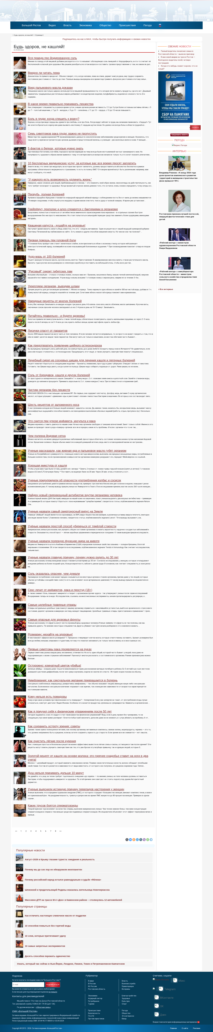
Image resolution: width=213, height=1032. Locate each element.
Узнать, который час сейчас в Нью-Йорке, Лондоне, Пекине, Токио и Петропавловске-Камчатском (71, 964)
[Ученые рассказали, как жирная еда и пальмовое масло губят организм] (20, 460)
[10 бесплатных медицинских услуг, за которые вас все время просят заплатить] (20, 173)
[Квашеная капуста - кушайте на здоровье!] (20, 235)
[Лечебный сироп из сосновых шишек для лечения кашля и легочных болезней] (20, 370)
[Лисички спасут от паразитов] (20, 340)
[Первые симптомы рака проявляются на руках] (20, 659)
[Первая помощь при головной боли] (20, 250)
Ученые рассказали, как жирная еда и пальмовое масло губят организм (77, 450)
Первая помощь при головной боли (52, 240)
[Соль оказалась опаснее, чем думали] (20, 583)
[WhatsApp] (147, 839)
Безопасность (94, 1013)
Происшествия (127, 25)
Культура (126, 1001)
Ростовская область (96, 989)
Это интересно (128, 1016)
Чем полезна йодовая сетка (47, 435)
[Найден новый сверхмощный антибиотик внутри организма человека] (20, 505)
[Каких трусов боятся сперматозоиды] (20, 815)
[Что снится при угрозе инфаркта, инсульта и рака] (20, 431)
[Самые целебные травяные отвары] (20, 614)
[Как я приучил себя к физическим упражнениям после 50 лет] (20, 721)
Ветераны (126, 989)
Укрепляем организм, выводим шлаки (54, 286)
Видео (52, 25)
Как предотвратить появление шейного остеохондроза (65, 345)
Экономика (85, 25)
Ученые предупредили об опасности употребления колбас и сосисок (74, 480)
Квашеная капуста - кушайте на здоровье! (56, 225)
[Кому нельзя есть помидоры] (20, 706)
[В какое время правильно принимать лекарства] (20, 113)
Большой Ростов (31, 25)
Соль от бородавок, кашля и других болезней (59, 375)
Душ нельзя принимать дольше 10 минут (56, 773)
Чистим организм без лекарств (49, 390)
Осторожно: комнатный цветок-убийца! (54, 665)
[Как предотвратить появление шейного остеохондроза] (20, 355)
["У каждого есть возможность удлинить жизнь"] (20, 189)
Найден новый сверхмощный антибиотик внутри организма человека (75, 495)
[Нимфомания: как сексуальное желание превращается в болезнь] (20, 690)
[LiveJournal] (140, 839)
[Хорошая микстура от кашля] (20, 475)
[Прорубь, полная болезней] (20, 204)
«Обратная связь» (43, 1007)
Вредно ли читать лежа (44, 72)
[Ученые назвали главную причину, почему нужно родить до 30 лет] (20, 567)
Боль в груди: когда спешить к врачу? (53, 118)
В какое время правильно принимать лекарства (60, 104)
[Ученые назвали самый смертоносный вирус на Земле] (20, 521)
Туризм (91, 1004)
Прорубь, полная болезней (46, 194)
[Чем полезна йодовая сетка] (20, 445)
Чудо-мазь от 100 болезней (46, 256)
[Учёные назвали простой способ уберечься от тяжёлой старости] (20, 536)
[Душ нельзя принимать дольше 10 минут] (20, 782)
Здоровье (126, 998)
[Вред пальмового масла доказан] (20, 97)
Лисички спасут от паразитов (47, 330)
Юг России (92, 986)
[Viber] (144, 839)
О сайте (185, 1028)
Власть (67, 25)
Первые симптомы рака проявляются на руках (60, 649)
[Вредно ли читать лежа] (20, 82)
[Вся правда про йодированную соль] (20, 68)
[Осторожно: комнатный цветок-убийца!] (20, 675)
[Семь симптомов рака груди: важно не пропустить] (20, 143)
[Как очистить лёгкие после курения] (20, 751)
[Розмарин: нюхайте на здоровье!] (20, 644)
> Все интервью (165, 289)
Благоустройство (129, 996)
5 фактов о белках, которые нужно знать (55, 148)
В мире (91, 981)
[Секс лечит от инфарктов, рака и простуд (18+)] (20, 599)
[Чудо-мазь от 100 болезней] (20, 266)
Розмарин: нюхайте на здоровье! (50, 634)
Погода (147, 25)
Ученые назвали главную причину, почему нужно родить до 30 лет (73, 557)
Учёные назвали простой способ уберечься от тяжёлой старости (72, 526)
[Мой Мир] (137, 839)
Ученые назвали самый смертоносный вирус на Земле (65, 511)
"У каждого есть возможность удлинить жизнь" (60, 179)
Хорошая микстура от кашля (47, 465)
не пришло (53, 992)
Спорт (124, 1004)
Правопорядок (128, 986)
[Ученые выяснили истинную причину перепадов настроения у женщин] (20, 799)
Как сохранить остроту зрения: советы (54, 726)
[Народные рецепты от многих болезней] (20, 311)
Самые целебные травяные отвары (52, 604)
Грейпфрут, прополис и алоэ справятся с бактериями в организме (73, 209)
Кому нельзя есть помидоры (47, 696)
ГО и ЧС (91, 1016)
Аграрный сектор (95, 998)
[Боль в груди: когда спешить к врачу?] (20, 128)
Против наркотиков (96, 1019)
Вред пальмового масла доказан (50, 87)
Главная (173, 1028)
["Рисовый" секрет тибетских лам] (20, 281)
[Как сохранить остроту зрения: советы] (20, 736)
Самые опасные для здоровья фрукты (54, 619)
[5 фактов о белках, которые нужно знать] (20, 158)
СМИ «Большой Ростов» (24, 1011)
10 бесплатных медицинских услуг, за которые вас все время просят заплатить (82, 163)
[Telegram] (151, 839)
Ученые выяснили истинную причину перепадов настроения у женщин (76, 789)
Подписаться (52, 985)
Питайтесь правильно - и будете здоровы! (56, 315)
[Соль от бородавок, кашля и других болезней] (20, 385)
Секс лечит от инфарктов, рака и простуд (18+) (60, 590)
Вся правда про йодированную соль (52, 58)
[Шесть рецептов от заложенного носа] (20, 414)
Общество (105, 25)
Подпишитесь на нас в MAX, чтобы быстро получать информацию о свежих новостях (106, 39)
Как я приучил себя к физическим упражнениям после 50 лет (70, 711)
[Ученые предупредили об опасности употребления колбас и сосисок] (20, 490)
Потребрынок (93, 1001)
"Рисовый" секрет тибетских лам (50, 271)
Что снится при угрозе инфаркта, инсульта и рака (62, 421)
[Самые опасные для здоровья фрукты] (20, 629)
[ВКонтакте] (130, 839)
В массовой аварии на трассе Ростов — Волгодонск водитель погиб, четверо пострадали (176, 60)
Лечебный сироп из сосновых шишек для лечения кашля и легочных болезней (81, 360)
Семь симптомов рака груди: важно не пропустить (62, 133)
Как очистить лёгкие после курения (52, 741)
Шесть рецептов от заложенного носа (53, 404)
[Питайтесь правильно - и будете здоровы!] (20, 325)
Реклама (196, 1028)
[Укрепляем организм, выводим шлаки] (20, 296)
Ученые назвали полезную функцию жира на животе (63, 541)
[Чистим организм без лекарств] (20, 399)
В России (92, 984)
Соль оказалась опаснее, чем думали (54, 573)
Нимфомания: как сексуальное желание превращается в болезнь (73, 680)
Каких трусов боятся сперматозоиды (53, 805)
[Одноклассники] (133, 839)
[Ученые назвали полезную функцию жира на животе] (20, 551)
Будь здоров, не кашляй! (23, 35)
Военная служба (128, 984)
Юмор (124, 1019)
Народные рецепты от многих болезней (55, 301)
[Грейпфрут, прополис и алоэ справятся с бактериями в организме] (20, 219)
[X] (126, 839)
